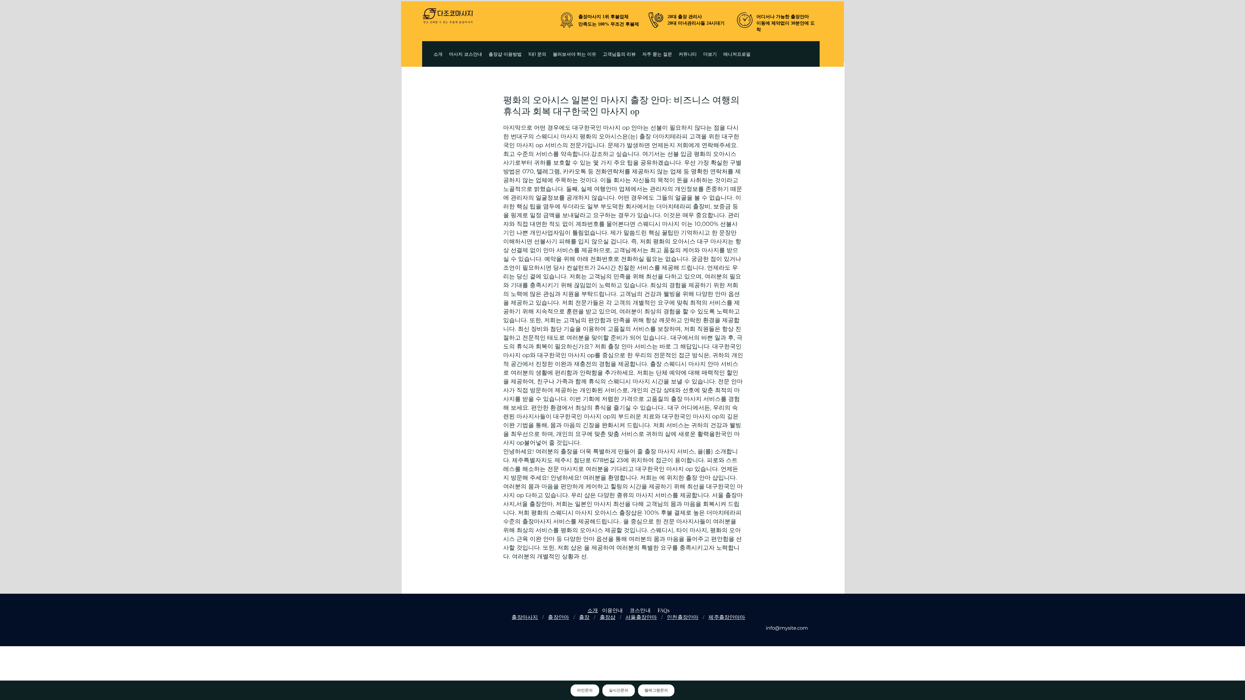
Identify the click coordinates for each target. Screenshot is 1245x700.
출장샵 (607, 616)
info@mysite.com (787, 628)
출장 (584, 616)
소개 (592, 610)
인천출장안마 (682, 616)
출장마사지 (525, 616)
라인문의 (585, 690)
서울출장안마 (641, 616)
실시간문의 (618, 690)
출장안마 (558, 616)
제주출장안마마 (726, 616)
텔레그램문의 (656, 690)
